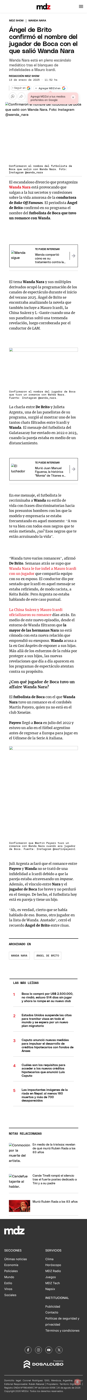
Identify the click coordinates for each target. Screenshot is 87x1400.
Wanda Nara (19, 955)
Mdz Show (16, 20)
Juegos (50, 1277)
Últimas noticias (15, 1259)
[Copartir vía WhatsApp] (13, 96)
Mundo (9, 1277)
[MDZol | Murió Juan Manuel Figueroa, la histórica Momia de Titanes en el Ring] (74, 469)
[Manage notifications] (77, 1382)
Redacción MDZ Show (24, 76)
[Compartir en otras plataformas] (21, 96)
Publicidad (52, 1306)
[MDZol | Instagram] (38, 1350)
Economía (11, 1265)
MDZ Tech (52, 1283)
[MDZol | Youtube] (49, 1350)
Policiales (11, 1271)
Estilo (8, 1283)
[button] (81, 6)
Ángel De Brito (47, 955)
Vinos (8, 1289)
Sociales (10, 1295)
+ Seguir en (18, 88)
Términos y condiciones (62, 1330)
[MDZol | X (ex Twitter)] (59, 1350)
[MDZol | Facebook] (28, 1350)
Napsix (50, 1289)
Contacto (51, 1312)
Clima (49, 1259)
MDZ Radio (53, 1271)
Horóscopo (53, 1265)
